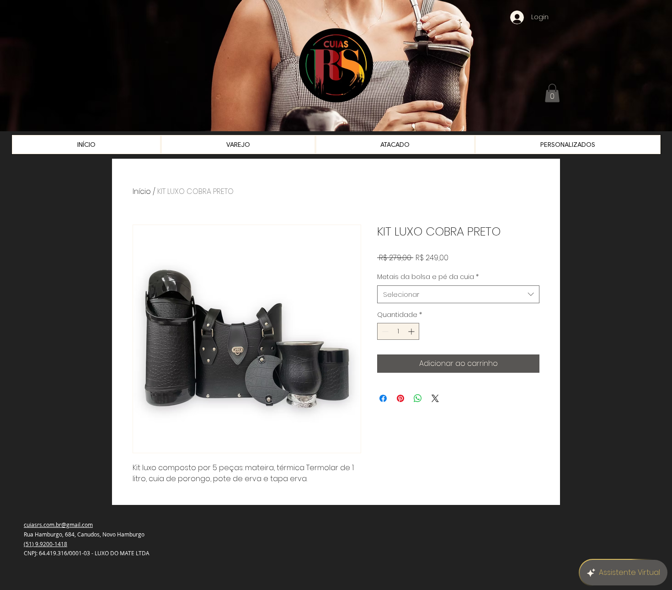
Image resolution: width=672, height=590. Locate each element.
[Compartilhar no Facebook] (383, 398)
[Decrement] (384, 331)
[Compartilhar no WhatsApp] (417, 398)
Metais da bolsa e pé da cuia (428, 277)
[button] (552, 93)
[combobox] (458, 294)
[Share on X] (435, 398)
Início (142, 191)
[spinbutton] (398, 331)
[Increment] (412, 331)
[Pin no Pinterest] (400, 398)
